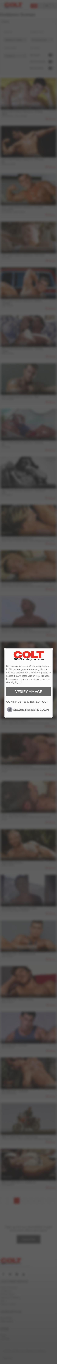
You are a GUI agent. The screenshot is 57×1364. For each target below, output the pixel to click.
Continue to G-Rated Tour (27, 701)
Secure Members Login (31, 709)
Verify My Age (28, 691)
